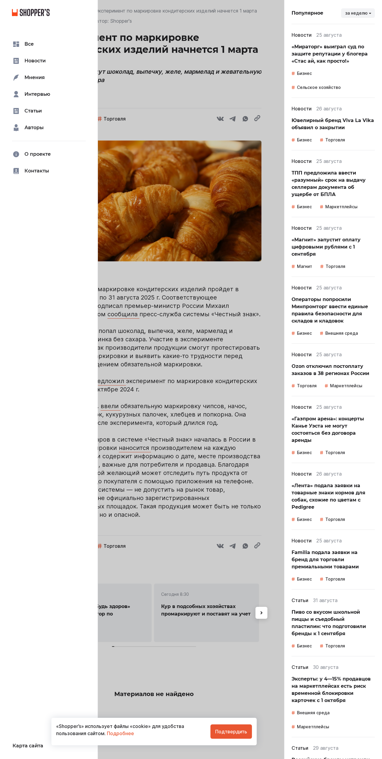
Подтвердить (231, 732)
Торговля (335, 139)
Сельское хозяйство (319, 87)
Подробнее (120, 733)
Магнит (304, 266)
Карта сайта (28, 746)
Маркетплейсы (341, 206)
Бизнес (304, 73)
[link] (333, 54)
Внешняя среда (341, 333)
